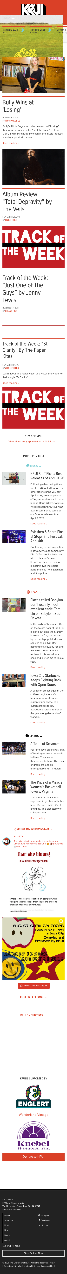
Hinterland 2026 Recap (10, 31)
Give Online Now (33, 1253)
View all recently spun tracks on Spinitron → (33, 441)
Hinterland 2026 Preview (37, 31)
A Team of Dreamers (45, 744)
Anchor (44, 1225)
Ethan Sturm (11, 311)
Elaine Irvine (11, 220)
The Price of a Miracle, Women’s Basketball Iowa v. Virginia (46, 787)
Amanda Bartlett (13, 120)
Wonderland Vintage (33, 1115)
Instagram (45, 1215)
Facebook (45, 1220)
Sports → (36, 736)
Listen (7, 1215)
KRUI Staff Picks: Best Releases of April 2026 (47, 476)
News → (36, 592)
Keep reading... (11, 143)
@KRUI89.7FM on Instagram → (33, 829)
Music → (35, 466)
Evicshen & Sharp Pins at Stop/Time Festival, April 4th (47, 536)
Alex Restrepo (12, 368)
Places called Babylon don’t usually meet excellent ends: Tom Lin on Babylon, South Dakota (46, 609)
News (6, 1230)
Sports (7, 1235)
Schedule (8, 1220)
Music (7, 1225)
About (7, 1240)
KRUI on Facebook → (33, 997)
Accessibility (47, 1266)
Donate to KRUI (33, 1157)
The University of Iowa (20, 1263)
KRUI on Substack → (33, 1015)
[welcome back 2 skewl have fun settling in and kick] (33, 948)
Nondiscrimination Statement (27, 1266)
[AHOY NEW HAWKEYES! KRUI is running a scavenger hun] (33, 883)
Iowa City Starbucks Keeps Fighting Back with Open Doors (45, 680)
